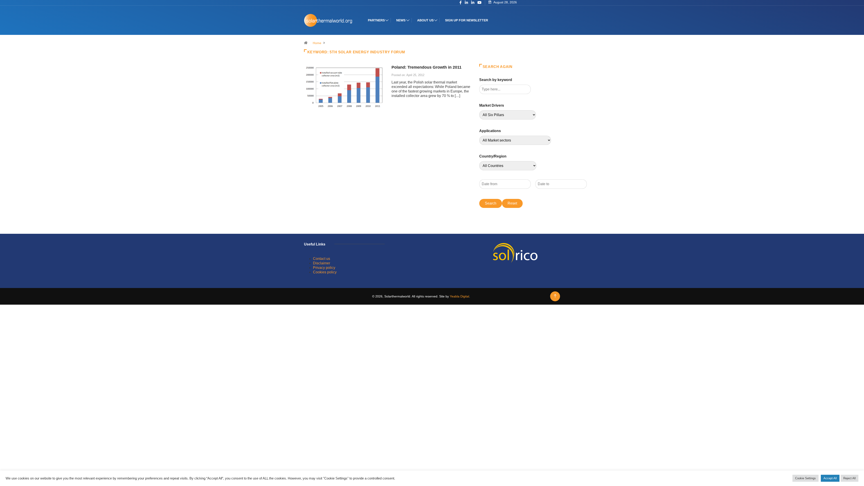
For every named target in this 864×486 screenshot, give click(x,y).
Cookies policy (325, 272)
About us (425, 20)
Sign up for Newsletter (466, 20)
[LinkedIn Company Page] (472, 3)
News (400, 20)
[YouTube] (479, 2)
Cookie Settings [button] (805, 478)
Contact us (321, 259)
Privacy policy (324, 268)
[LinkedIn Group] (466, 3)
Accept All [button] (830, 478)
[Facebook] (460, 3)
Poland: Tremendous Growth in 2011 (426, 67)
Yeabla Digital (459, 296)
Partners (376, 20)
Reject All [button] (849, 478)
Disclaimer (321, 263)
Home (317, 43)
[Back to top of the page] (555, 296)
